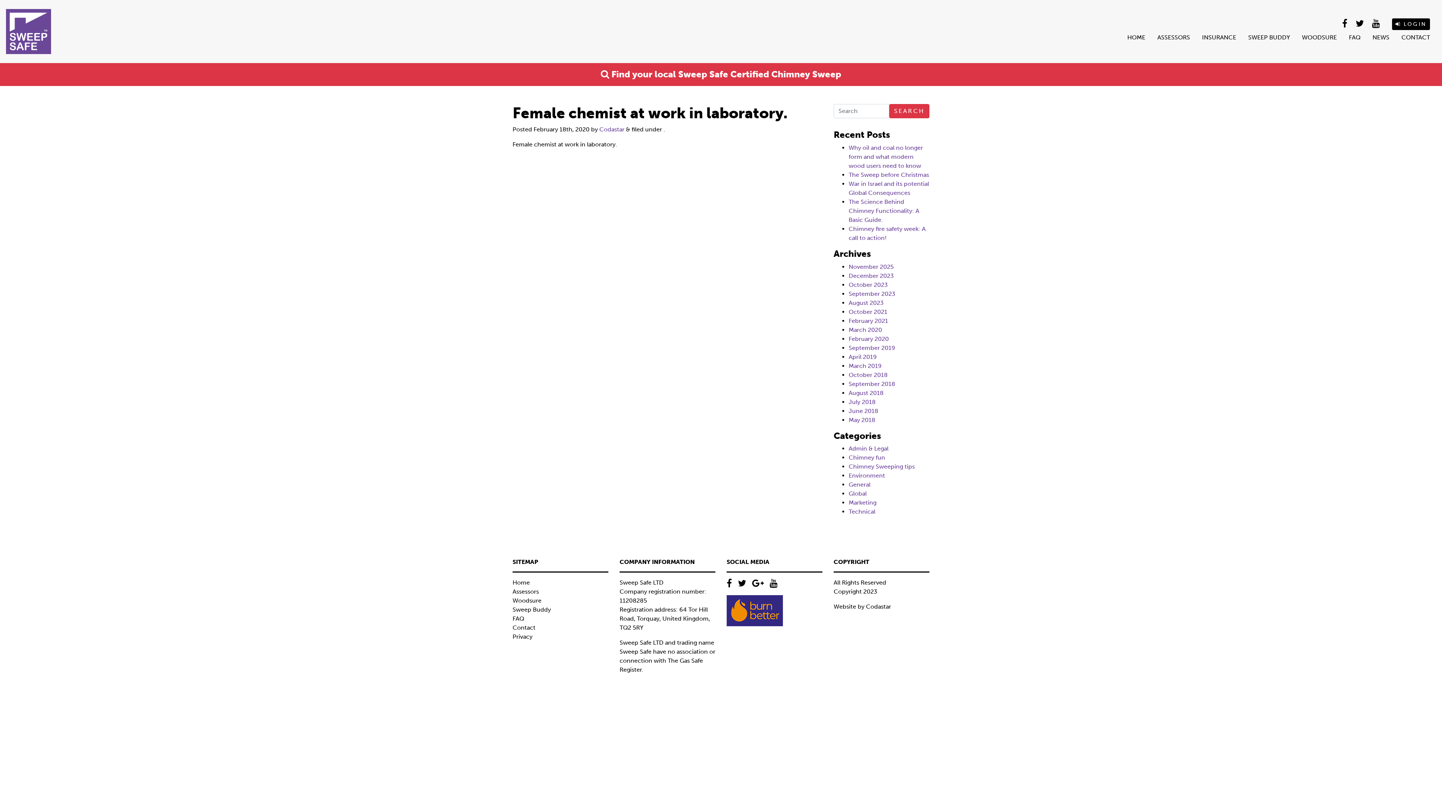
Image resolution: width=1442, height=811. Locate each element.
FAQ (1355, 37)
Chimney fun (867, 457)
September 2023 (872, 293)
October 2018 (868, 374)
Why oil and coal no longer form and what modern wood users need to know (886, 156)
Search (909, 111)
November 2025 (871, 266)
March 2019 (865, 365)
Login (1414, 24)
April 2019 (863, 356)
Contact (1415, 37)
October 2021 (868, 311)
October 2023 (868, 284)
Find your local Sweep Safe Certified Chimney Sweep (725, 74)
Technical (862, 511)
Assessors (1173, 37)
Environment (867, 475)
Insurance (1219, 37)
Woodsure (1319, 37)
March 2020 (865, 329)
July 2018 (862, 402)
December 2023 (871, 275)
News (1381, 37)
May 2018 (862, 420)
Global (858, 493)
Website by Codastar (862, 606)
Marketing (862, 502)
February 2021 (868, 320)
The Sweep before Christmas (889, 174)
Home (1136, 37)
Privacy (522, 636)
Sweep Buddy (1269, 37)
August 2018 (866, 392)
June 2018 (863, 411)
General (859, 484)
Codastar (611, 129)
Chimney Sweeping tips (882, 466)
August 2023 (866, 302)
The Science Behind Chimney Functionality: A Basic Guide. (884, 210)
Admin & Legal (868, 448)
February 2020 (869, 338)
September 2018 (872, 383)
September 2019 (872, 347)
